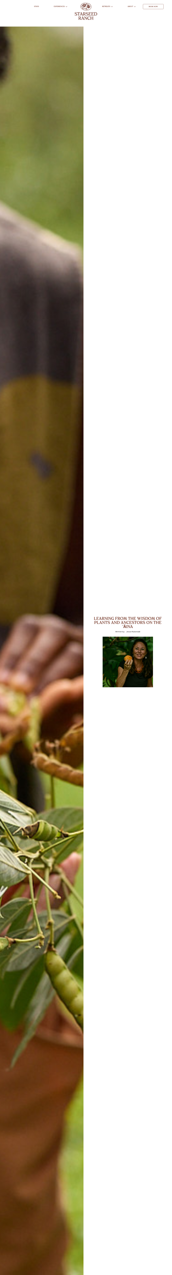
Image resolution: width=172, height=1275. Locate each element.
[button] (60, 6)
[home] (86, 7)
